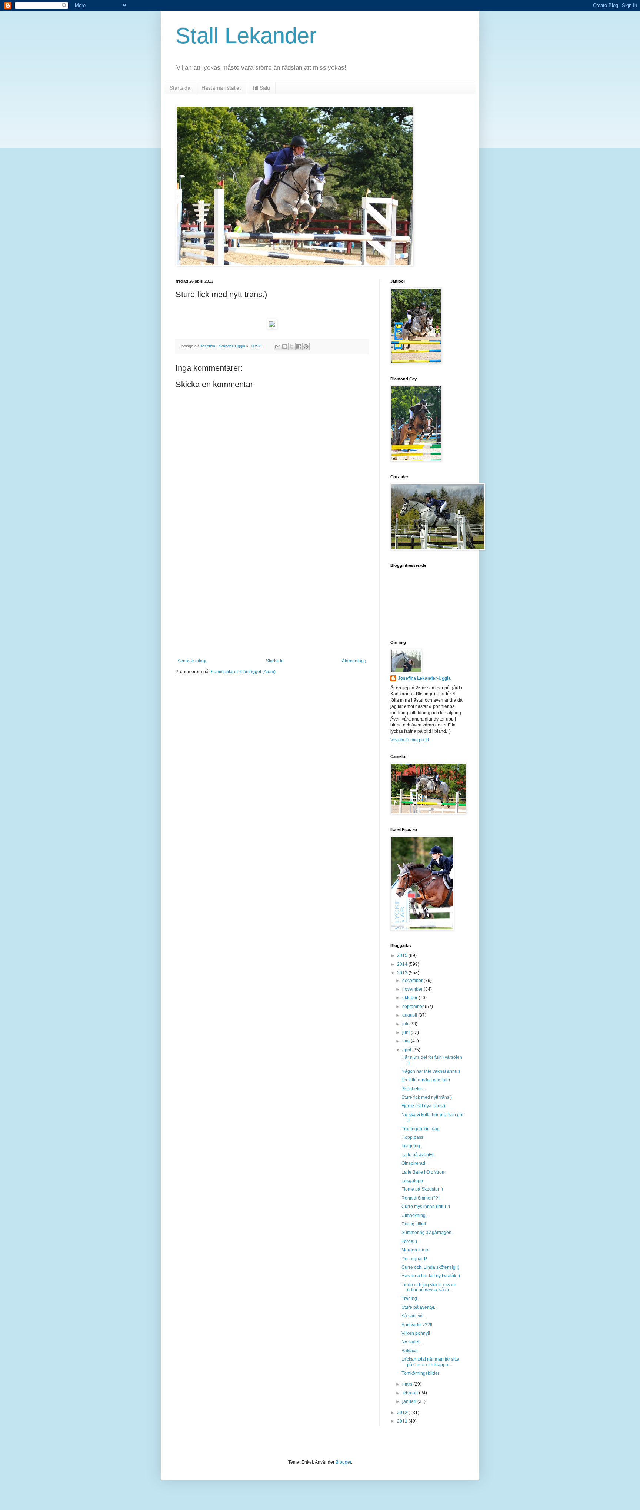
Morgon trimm (415, 1250)
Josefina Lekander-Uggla (424, 678)
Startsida (180, 88)
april (407, 1049)
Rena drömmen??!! (420, 1198)
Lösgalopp (412, 1180)
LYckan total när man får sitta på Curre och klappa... (430, 1362)
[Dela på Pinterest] (306, 346)
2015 (403, 955)
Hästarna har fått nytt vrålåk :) (430, 1275)
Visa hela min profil (409, 739)
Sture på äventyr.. (418, 1307)
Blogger (343, 1462)
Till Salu (261, 88)
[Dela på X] (292, 346)
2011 (403, 1421)
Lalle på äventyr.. (418, 1154)
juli (405, 1024)
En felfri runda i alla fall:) (425, 1079)
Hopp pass (412, 1137)
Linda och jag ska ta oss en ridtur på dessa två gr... (428, 1287)
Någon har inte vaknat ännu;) (430, 1071)
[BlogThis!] (285, 346)
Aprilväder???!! (416, 1324)
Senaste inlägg (192, 660)
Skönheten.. (413, 1088)
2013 (403, 972)
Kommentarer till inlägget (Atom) (243, 671)
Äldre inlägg (354, 660)
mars (407, 1384)
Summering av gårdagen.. (427, 1232)
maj (406, 1041)
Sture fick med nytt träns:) (426, 1097)
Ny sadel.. (411, 1341)
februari (410, 1393)
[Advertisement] (271, 602)
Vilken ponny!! (415, 1333)
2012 (403, 1412)
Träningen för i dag (420, 1128)
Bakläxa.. (410, 1350)
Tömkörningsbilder (420, 1373)
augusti (410, 1015)
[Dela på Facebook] (299, 346)
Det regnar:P (414, 1258)
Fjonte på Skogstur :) (422, 1189)
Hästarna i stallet (221, 88)
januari (409, 1401)
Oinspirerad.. (414, 1163)
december (413, 980)
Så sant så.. (413, 1315)
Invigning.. (411, 1145)
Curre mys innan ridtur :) (425, 1206)
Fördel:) (409, 1241)
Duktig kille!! (413, 1224)
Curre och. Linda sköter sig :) (430, 1267)
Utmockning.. (414, 1215)
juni (406, 1032)
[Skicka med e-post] (277, 346)
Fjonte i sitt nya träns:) (423, 1105)
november (413, 989)
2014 (403, 964)
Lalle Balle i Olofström (423, 1172)
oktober (410, 997)
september (413, 1006)
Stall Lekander (246, 35)
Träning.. (410, 1298)
